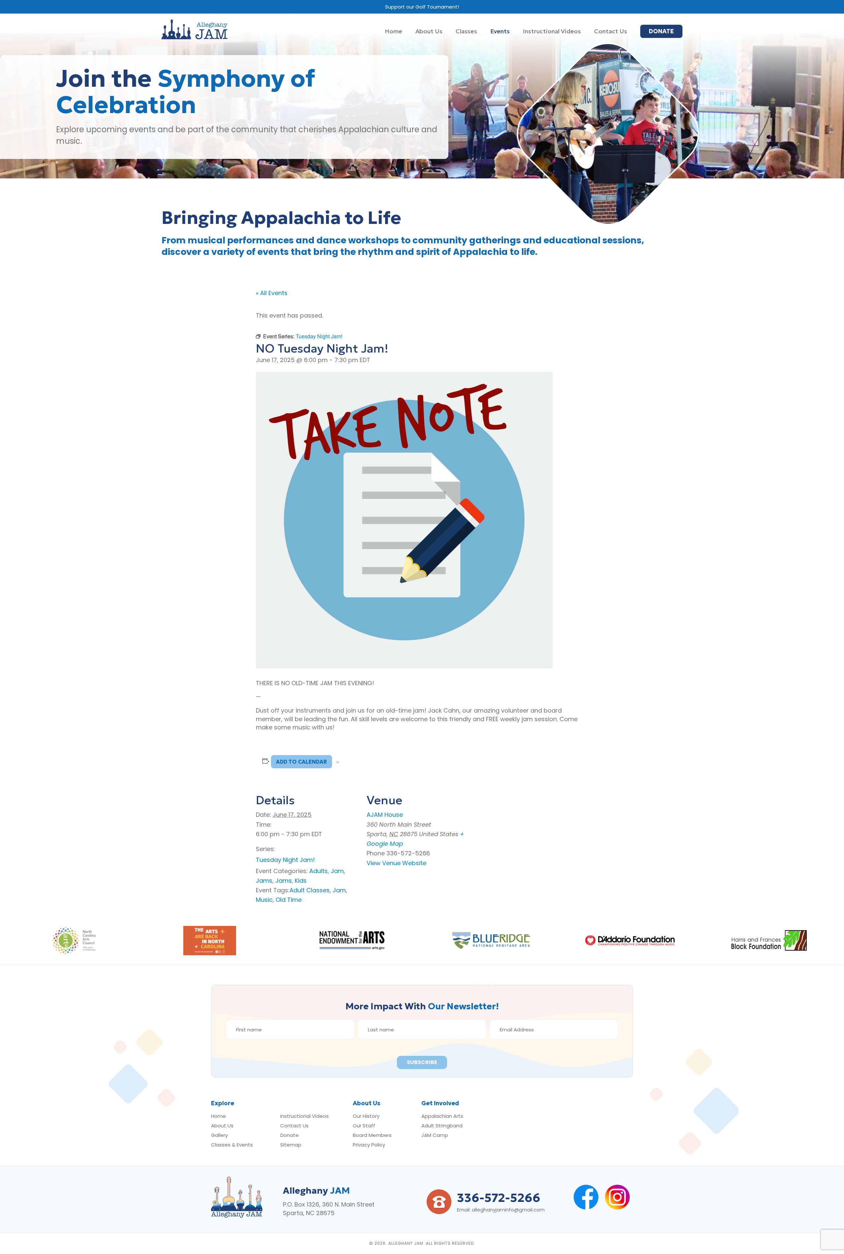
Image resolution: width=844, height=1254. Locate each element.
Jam (337, 871)
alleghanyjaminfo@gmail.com (508, 1209)
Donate (289, 1135)
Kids (301, 880)
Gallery (219, 1135)
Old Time (289, 900)
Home (218, 1116)
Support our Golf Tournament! (422, 6)
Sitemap (290, 1144)
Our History (366, 1116)
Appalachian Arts (442, 1116)
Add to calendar (301, 761)
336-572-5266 (498, 1197)
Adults (318, 871)
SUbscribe (422, 1062)
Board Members (372, 1135)
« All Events (271, 293)
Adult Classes (309, 890)
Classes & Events (232, 1144)
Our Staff (364, 1125)
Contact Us (294, 1125)
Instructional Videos (304, 1116)
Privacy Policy (369, 1144)
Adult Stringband (442, 1125)
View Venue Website (396, 863)
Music (264, 900)
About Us (222, 1125)
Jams (264, 880)
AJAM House (385, 815)
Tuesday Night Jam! (285, 860)
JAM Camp (434, 1135)
